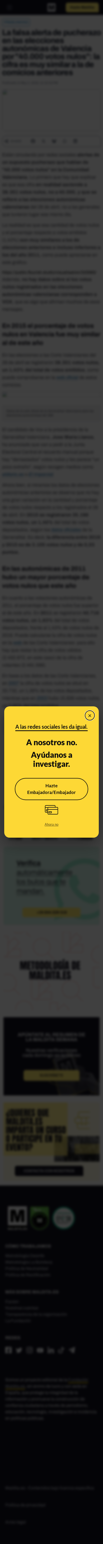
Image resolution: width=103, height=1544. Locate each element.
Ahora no (51, 824)
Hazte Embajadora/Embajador (51, 789)
